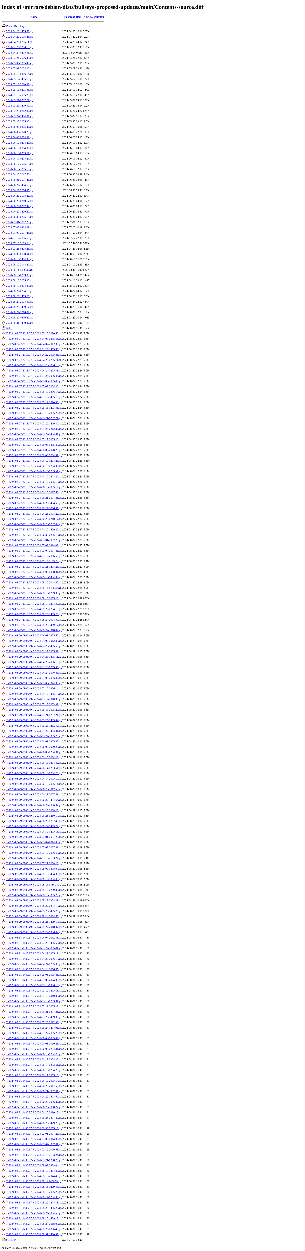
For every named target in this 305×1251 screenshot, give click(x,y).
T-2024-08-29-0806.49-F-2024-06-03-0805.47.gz (34, 741)
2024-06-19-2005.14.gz (19, 169)
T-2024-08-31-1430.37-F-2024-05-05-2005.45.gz (34, 974)
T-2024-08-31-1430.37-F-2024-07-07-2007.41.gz (34, 1144)
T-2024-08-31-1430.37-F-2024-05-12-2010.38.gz (34, 995)
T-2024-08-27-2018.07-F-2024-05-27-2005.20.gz (34, 439)
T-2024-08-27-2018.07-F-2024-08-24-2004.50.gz (34, 619)
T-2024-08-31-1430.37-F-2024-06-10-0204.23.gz (34, 1054)
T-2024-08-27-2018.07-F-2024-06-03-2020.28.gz (34, 450)
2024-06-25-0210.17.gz (19, 200)
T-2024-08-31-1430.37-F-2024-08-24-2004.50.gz (34, 1213)
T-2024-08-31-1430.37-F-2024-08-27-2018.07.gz (34, 1223)
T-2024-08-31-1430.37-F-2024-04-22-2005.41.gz (34, 948)
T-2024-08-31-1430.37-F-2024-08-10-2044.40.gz (34, 1176)
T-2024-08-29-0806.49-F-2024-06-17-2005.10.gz (34, 778)
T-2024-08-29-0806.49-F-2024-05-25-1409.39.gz (34, 720)
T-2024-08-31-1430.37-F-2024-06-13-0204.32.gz (34, 1059)
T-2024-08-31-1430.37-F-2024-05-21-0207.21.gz (34, 1011)
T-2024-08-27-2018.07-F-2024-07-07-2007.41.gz (34, 550)
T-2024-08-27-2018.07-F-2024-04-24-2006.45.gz (34, 375)
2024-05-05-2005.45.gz (19, 63)
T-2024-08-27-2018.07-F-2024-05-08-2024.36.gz (34, 386)
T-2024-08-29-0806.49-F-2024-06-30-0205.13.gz (34, 831)
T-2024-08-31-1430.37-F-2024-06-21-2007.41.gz (34, 1091)
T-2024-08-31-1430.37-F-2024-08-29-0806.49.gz (34, 1229)
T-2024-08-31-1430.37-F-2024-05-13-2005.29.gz (34, 1006)
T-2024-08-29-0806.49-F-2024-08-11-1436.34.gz (33, 884)
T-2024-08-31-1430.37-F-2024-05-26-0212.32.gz (34, 1022)
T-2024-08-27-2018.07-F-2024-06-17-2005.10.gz (34, 481)
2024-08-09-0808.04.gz (19, 253)
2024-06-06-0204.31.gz (19, 137)
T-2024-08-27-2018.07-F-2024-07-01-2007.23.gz (34, 540)
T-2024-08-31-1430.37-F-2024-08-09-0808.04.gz (34, 1165)
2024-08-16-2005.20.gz (19, 280)
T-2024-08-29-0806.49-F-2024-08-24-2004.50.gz (34, 916)
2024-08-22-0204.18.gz (19, 291)
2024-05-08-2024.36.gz (19, 68)
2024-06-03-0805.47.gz (19, 126)
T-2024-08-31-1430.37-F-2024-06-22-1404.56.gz (34, 1096)
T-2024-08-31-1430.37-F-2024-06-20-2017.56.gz (34, 1085)
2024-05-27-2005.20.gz (19, 121)
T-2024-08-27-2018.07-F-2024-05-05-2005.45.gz (34, 381)
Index (9, 328)
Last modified (72, 16)
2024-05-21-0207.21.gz (19, 100)
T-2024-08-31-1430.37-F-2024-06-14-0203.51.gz (34, 1064)
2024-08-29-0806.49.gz (19, 317)
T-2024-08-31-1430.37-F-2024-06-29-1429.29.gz (34, 1123)
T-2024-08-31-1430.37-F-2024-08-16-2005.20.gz (34, 1191)
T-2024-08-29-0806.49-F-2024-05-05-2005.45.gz (34, 677)
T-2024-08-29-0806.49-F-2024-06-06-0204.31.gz (34, 752)
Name (33, 16)
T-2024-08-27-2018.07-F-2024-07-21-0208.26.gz (34, 566)
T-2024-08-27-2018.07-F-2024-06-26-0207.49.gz (34, 524)
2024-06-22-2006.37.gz (19, 190)
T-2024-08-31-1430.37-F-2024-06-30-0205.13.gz (34, 1128)
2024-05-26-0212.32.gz (19, 110)
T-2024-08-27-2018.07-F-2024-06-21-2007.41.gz (34, 497)
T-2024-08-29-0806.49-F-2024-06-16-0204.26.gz (34, 773)
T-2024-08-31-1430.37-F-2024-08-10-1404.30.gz (34, 1170)
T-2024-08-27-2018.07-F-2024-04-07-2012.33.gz (34, 344)
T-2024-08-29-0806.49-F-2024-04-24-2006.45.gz (34, 672)
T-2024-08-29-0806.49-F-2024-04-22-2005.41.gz (34, 651)
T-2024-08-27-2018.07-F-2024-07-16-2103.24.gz (34, 561)
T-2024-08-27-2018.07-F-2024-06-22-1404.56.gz (34, 502)
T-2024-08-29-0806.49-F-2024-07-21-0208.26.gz (34, 863)
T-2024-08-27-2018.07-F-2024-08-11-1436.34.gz (33, 587)
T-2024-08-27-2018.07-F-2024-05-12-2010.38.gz (34, 402)
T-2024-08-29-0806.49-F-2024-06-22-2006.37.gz (34, 805)
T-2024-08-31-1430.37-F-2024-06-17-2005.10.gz (34, 1075)
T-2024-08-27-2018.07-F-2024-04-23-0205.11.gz (33, 359)
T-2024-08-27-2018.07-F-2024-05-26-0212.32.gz (34, 428)
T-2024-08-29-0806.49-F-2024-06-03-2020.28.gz (34, 746)
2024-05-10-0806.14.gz (19, 73)
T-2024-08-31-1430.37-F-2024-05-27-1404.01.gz (34, 1027)
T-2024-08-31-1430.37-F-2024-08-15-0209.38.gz (34, 1186)
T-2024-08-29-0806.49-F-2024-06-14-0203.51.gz (34, 767)
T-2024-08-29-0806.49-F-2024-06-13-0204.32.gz (34, 762)
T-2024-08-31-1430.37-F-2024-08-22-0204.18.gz (34, 1202)
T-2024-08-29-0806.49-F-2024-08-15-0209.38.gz (34, 889)
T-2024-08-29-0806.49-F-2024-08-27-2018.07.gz (34, 926)
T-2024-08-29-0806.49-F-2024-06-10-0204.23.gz (34, 757)
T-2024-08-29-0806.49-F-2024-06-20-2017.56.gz (34, 789)
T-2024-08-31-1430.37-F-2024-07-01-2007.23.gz (34, 1133)
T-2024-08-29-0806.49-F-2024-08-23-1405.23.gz (34, 911)
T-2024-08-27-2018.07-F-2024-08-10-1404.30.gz (34, 577)
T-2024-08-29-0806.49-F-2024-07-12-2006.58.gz (34, 852)
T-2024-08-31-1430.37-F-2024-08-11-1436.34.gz (33, 1181)
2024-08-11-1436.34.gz (19, 269)
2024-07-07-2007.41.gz (19, 232)
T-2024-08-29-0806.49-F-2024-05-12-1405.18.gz (34, 693)
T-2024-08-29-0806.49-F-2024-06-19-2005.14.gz (34, 783)
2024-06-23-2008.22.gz (19, 195)
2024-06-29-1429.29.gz (19, 211)
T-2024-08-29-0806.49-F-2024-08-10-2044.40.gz (34, 879)
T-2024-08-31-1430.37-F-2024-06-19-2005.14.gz (34, 1080)
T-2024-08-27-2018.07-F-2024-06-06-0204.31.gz (34, 455)
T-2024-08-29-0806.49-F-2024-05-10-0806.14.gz (34, 688)
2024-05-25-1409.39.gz (19, 105)
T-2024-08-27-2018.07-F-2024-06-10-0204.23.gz (34, 460)
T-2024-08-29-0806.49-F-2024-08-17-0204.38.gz (34, 900)
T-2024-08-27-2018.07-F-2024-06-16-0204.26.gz (34, 476)
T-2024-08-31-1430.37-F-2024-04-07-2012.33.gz (34, 937)
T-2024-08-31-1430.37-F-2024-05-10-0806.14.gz (34, 985)
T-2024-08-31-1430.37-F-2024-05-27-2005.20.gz (34, 1032)
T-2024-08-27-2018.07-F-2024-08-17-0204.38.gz (34, 603)
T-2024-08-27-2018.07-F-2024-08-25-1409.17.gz (34, 624)
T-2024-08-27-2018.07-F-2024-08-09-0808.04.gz (34, 571)
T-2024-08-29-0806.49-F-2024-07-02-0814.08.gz (34, 842)
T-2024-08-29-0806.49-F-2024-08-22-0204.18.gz (34, 905)
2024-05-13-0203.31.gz (19, 89)
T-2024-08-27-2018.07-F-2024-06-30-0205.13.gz (34, 534)
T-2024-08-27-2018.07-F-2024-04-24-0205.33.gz (34, 370)
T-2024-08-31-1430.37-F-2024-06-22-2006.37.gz (34, 1101)
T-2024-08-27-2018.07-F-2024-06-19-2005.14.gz (34, 487)
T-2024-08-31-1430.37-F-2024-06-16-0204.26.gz (34, 1070)
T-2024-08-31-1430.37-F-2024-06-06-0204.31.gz (34, 1048)
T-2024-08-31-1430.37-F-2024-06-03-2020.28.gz (34, 1043)
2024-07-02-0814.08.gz (19, 227)
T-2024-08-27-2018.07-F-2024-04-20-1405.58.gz (34, 349)
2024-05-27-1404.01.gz (19, 116)
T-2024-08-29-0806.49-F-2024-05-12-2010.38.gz (34, 699)
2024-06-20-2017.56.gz (19, 174)
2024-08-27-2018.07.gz (19, 312)
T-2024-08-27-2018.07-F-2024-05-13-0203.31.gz (34, 407)
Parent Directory (15, 26)
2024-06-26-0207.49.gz (19, 206)
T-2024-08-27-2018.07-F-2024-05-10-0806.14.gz (34, 391)
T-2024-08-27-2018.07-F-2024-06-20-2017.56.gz (34, 492)
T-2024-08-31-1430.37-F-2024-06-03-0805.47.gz (34, 1038)
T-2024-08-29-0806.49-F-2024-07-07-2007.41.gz (34, 847)
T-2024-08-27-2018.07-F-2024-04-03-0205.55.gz (34, 338)
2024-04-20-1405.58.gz (19, 31)
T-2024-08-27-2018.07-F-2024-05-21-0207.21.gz (34, 418)
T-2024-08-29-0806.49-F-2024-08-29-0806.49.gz (34, 932)
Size (86, 16)
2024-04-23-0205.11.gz (19, 41)
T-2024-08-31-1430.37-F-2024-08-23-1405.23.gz (34, 1207)
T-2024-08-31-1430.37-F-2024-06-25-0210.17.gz (34, 1112)
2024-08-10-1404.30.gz (19, 259)
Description (97, 16)
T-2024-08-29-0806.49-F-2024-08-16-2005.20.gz (34, 895)
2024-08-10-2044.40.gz (19, 264)
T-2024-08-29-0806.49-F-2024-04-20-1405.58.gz (34, 646)
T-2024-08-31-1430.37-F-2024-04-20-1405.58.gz (34, 942)
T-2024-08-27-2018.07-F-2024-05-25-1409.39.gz (34, 423)
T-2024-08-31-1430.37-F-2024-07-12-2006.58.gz (34, 1149)
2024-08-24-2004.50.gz (19, 301)
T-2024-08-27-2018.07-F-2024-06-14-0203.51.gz (34, 471)
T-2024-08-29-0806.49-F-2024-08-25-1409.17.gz (34, 921)
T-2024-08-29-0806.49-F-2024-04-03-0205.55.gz (34, 635)
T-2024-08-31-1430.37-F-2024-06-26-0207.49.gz (34, 1117)
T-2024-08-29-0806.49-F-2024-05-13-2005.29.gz (34, 709)
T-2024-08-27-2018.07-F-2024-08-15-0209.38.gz (34, 593)
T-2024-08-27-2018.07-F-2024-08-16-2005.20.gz (34, 598)
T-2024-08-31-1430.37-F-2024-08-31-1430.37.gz (34, 1234)
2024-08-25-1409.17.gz (19, 306)
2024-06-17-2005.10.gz (19, 163)
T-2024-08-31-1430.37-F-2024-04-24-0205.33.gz (34, 964)
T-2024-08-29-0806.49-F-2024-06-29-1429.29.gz (34, 826)
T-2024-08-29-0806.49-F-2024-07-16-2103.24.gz (34, 858)
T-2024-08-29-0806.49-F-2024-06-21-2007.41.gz (34, 794)
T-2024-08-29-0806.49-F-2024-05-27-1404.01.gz (34, 730)
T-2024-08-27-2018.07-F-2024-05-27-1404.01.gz (34, 434)
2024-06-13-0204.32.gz (19, 147)
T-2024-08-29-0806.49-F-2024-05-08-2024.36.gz (34, 683)
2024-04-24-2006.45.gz (19, 57)
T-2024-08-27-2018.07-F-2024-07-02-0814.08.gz (34, 545)
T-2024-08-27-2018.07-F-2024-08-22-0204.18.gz (34, 608)
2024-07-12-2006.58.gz (19, 238)
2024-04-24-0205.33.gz (19, 52)
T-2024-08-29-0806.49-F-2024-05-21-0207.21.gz (34, 714)
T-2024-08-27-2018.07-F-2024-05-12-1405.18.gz (34, 397)
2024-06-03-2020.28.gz (19, 132)
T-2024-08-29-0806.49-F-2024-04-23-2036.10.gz (34, 661)
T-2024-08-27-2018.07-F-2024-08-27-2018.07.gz (34, 630)
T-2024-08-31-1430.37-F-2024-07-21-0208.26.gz (34, 1160)
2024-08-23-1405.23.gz (19, 296)
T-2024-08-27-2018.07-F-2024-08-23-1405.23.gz (34, 614)
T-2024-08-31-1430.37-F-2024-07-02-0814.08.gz (34, 1138)
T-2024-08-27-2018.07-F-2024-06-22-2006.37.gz (34, 508)
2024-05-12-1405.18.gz (19, 79)
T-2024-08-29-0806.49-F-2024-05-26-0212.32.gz (34, 725)
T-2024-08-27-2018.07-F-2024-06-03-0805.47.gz (34, 444)
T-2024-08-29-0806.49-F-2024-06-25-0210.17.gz (34, 815)
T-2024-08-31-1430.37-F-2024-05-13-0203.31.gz (34, 1001)
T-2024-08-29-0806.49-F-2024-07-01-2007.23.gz (34, 836)
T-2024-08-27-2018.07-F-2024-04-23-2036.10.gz (34, 365)
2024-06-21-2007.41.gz (19, 179)
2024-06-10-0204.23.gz (19, 142)
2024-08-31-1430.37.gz (19, 322)
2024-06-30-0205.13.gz (19, 216)
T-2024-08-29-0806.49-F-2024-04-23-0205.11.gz (33, 656)
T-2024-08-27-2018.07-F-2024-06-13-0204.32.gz (34, 465)
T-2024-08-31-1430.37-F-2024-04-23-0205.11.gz (33, 953)
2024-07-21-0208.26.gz (19, 248)
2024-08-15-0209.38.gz (19, 275)
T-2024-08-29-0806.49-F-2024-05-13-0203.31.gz (34, 704)
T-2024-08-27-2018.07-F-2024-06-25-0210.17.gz (34, 518)
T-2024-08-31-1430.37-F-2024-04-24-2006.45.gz (34, 969)
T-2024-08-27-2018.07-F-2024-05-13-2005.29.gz (34, 412)
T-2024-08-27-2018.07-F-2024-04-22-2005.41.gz (34, 354)
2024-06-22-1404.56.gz (19, 185)
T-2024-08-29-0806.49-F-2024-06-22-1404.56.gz (34, 799)
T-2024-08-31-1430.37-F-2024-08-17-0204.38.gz (34, 1197)
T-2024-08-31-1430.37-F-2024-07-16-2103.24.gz (34, 1154)
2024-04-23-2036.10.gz (19, 47)
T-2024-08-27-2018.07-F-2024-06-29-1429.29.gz (34, 529)
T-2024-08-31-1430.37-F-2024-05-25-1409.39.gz (34, 1017)
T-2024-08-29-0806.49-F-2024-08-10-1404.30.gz (34, 873)
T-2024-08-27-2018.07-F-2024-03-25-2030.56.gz (34, 333)
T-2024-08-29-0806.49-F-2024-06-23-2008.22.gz (34, 810)
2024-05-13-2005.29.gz (19, 94)
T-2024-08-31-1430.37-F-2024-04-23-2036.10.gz (34, 958)
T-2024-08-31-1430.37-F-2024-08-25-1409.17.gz (34, 1218)
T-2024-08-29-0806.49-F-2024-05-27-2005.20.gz (34, 736)
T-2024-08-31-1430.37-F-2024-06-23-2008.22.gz (34, 1107)
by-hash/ (11, 1239)
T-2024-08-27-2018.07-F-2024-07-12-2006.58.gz (34, 555)
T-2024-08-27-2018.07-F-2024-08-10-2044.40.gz (34, 582)
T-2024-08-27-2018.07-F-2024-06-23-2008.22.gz (34, 513)
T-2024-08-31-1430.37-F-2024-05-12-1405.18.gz (34, 990)
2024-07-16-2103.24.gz (19, 243)
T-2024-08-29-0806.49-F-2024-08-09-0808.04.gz (34, 868)
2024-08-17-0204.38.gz (19, 285)
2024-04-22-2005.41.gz (19, 36)
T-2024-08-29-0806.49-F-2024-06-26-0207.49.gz (34, 820)
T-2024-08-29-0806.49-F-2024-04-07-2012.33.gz (34, 640)
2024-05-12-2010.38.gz (19, 84)
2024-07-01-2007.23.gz (19, 222)
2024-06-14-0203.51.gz (19, 153)
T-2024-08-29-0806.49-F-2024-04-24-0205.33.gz (34, 667)
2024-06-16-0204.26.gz (19, 158)
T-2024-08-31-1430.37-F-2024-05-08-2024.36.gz (34, 979)
